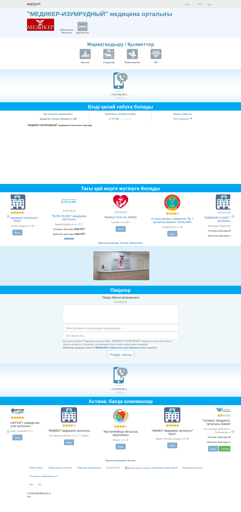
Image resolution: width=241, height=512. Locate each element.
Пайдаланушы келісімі (60, 467)
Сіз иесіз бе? (113, 467)
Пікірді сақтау (120, 354)
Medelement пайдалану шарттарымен (117, 347)
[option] (120, 217)
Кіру (209, 4)
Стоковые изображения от (44, 476)
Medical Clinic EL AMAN (121, 217)
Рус (40, 484)
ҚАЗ (187, 4)
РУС (199, 4)
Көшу (17, 232)
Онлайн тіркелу (229, 448)
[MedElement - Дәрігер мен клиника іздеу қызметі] (34, 4)
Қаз (31, 484)
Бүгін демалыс (182, 118)
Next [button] (232, 216)
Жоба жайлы (36, 467)
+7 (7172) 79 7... (120, 96)
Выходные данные (193, 467)
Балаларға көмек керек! (164, 467)
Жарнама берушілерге (89, 467)
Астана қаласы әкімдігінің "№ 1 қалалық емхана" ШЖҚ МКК (172, 220)
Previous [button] (8, 216)
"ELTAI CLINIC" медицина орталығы (69, 217)
